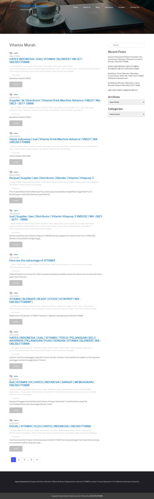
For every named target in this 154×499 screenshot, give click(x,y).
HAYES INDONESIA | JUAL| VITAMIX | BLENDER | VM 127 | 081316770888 (45, 60)
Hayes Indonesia (34, 6)
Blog (97, 7)
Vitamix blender (72, 69)
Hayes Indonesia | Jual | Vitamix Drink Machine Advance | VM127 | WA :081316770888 (53, 141)
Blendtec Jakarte (16, 306)
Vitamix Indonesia (84, 69)
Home (75, 7)
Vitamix (63, 69)
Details (16, 84)
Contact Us (134, 7)
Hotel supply (57, 66)
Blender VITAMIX (16, 107)
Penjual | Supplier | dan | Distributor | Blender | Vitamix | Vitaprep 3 (51, 178)
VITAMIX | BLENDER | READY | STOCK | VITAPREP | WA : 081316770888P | (44, 300)
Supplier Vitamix (67, 66)
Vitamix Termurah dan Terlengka (40, 71)
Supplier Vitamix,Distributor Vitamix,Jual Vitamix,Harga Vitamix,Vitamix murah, (34, 69)
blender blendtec (16, 66)
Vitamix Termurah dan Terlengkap (63, 71)
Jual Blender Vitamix (16, 110)
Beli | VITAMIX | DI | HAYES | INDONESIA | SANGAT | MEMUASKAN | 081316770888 (51, 384)
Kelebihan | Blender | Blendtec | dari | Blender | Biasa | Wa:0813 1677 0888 (124, 84)
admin (16, 53)
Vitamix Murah (95, 69)
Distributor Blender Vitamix (31, 107)
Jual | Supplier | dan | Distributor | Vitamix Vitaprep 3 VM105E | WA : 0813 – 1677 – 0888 (55, 218)
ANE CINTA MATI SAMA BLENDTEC (123, 90)
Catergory (109, 7)
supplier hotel (61, 306)
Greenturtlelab (96, 496)
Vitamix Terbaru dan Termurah (19, 71)
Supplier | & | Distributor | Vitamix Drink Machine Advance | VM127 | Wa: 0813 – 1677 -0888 (55, 102)
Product (121, 7)
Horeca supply (38, 66)
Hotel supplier (48, 66)
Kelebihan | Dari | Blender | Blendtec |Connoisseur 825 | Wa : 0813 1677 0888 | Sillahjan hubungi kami (126, 75)
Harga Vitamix (59, 107)
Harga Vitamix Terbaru (48, 306)
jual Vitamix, (65, 146)
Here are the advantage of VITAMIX (32, 260)
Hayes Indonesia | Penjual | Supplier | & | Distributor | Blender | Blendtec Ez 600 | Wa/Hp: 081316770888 (125, 59)
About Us (86, 7)
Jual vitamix (27, 110)
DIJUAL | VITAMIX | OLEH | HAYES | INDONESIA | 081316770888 (50, 426)
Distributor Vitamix (47, 107)
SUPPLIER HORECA (85, 389)
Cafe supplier (15, 348)
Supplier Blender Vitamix (78, 146)
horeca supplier (28, 66)
